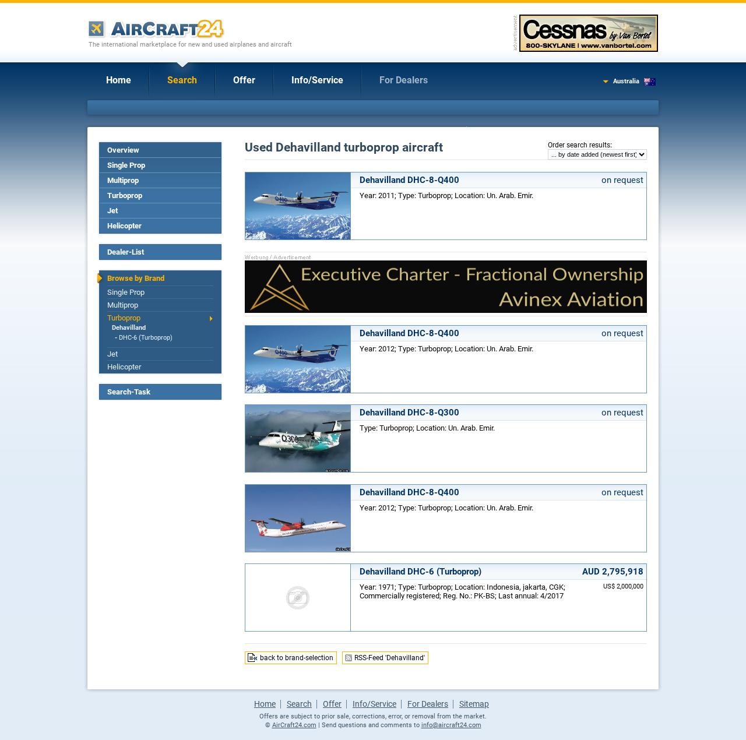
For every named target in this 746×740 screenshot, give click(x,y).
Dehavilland (129, 328)
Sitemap (474, 704)
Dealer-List (125, 252)
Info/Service (317, 80)
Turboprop (124, 195)
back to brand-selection (296, 658)
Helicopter (124, 225)
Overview (123, 150)
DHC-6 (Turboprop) (146, 337)
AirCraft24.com (294, 725)
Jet (112, 210)
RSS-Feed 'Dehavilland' (389, 658)
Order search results (579, 145)
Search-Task (128, 391)
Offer (244, 80)
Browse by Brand (135, 278)
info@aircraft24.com (451, 725)
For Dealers (403, 80)
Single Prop (126, 165)
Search (182, 80)
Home (118, 80)
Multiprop (123, 180)
